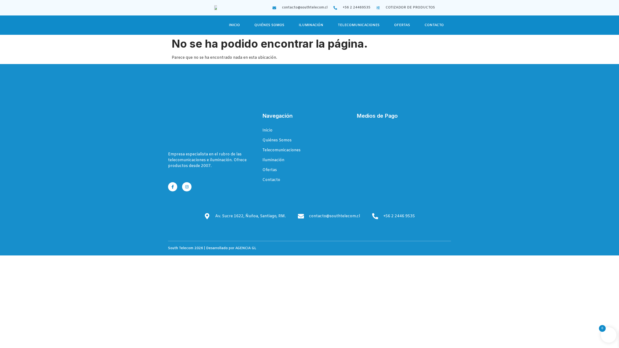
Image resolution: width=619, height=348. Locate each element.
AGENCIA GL (245, 248)
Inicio (234, 25)
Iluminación (311, 25)
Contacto (434, 25)
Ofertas (402, 25)
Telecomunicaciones (359, 25)
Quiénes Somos (269, 25)
